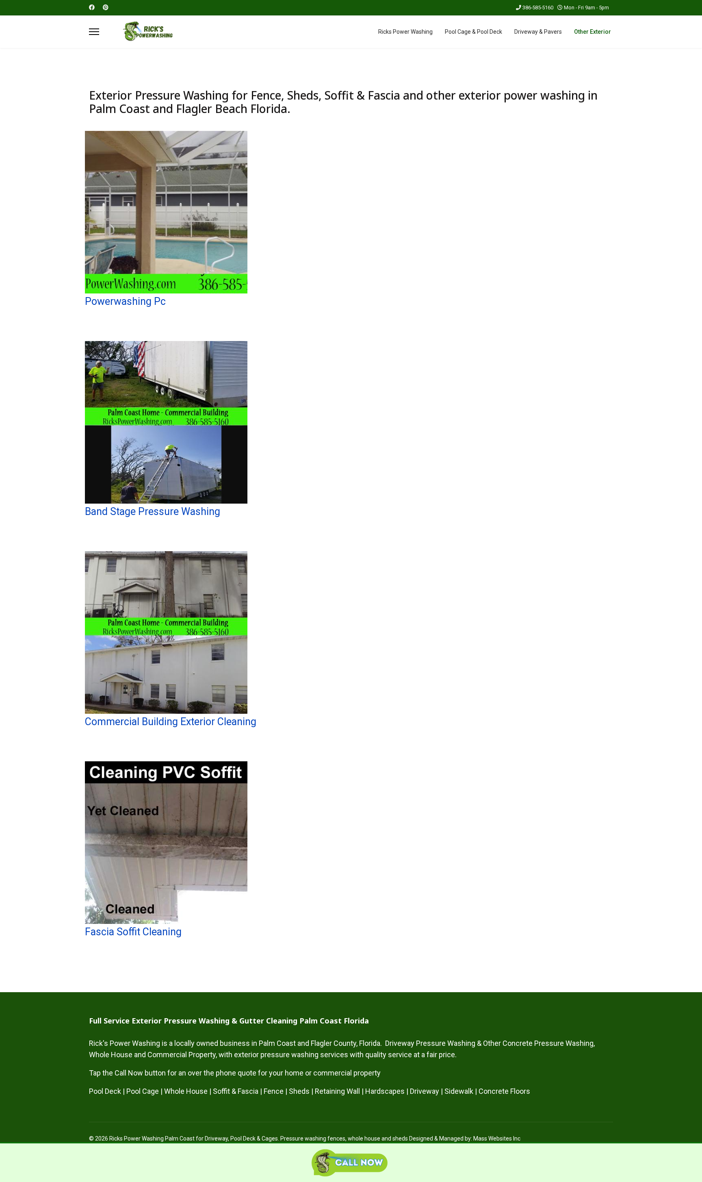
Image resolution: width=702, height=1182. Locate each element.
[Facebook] (92, 7)
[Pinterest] (105, 7)
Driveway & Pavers (538, 31)
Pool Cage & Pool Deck (473, 31)
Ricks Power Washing (405, 31)
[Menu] (94, 31)
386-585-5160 (537, 7)
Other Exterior (592, 31)
